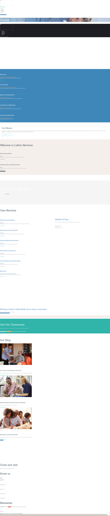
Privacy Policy (2, 479)
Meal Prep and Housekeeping (7, 94)
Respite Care (3, 74)
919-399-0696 (7, 193)
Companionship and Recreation (8, 250)
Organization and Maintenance (7, 105)
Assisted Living (2, 493)
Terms (1, 478)
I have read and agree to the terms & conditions (19, 331)
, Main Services (14, 77)
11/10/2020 (1, 365)
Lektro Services (2, 439)
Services (1, 156)
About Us (1, 477)
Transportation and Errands (7, 115)
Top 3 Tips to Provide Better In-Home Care (11, 370)
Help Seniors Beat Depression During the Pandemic (13, 402)
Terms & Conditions (19, 513)
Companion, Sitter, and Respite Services (6, 77)
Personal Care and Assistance (7, 220)
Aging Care (2, 489)
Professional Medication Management (9, 240)
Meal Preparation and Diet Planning (9, 230)
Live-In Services (4, 84)
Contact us (1, 480)
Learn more (2, 90)
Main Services (2, 222)
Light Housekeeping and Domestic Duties (10, 260)
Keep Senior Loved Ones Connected (9, 434)
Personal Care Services (6, 153)
